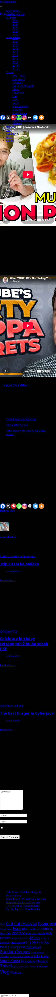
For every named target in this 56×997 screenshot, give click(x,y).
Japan (15, 103)
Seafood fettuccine (17, 425)
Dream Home (6, 929)
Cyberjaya (12, 133)
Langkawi (15, 938)
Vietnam (17, 123)
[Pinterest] (13, 506)
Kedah (41, 933)
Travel (10, 72)
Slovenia (17, 110)
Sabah (33, 952)
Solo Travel (19, 75)
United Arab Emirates (25, 120)
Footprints (18, 79)
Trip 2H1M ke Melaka (19, 563)
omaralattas (8, 537)
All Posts (11, 18)
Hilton (25, 928)
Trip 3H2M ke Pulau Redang (22, 905)
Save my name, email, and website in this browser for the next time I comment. (26, 829)
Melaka (25, 938)
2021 (15, 38)
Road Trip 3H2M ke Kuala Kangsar (26, 899)
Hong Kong (34, 929)
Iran (14, 96)
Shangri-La (18, 956)
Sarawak (40, 952)
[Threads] (30, 506)
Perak (22, 947)
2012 (15, 69)
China (15, 89)
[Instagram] (24, 506)
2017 (15, 52)
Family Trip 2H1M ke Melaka (23, 909)
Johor (34, 933)
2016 (15, 55)
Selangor (6, 956)
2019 (15, 45)
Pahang (4, 947)
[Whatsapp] (19, 506)
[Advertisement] (28, 467)
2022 (15, 35)
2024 (15, 28)
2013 (15, 65)
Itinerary (17, 82)
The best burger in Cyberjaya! (27, 713)
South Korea (19, 113)
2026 (15, 21)
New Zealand (20, 106)
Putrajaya (33, 946)
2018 (15, 48)
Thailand (17, 116)
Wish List (16, 972)
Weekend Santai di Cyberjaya (23, 902)
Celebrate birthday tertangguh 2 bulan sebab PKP (24, 643)
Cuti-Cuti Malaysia (23, 86)
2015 (15, 58)
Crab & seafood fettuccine (21, 419)
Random (8, 951)
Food (15, 705)
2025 (15, 24)
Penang (14, 947)
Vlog (8, 130)
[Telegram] (35, 506)
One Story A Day (15, 14)
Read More (8, 580)
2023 (15, 31)
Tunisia (15, 967)
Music (9, 137)
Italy (15, 99)
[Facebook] (2, 506)
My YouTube (13, 11)
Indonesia (18, 93)
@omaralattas (8, 1)
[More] (41, 506)
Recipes (10, 127)
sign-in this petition (15, 385)
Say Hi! (10, 140)
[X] (8, 506)
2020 (15, 41)
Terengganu (28, 961)
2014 (15, 62)
